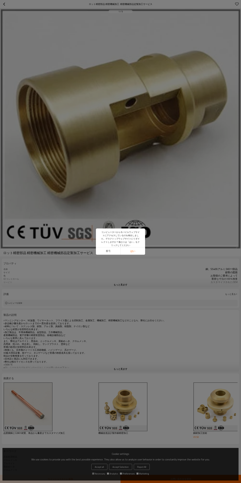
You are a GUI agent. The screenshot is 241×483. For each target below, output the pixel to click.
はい (132, 251)
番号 (108, 251)
